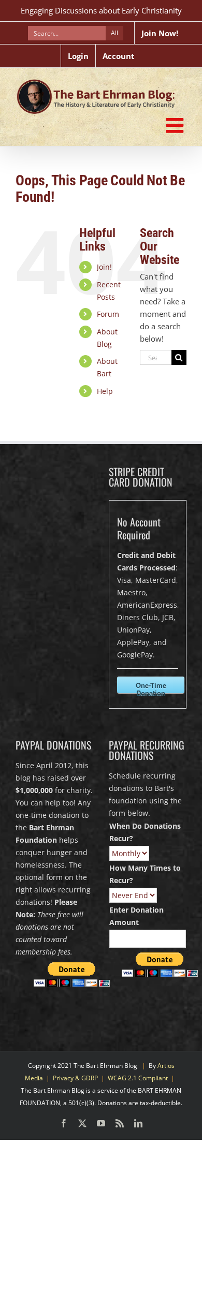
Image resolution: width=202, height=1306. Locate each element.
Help (105, 391)
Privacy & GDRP (75, 1078)
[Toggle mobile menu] (176, 125)
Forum (108, 314)
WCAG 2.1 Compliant (138, 1078)
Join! (104, 267)
